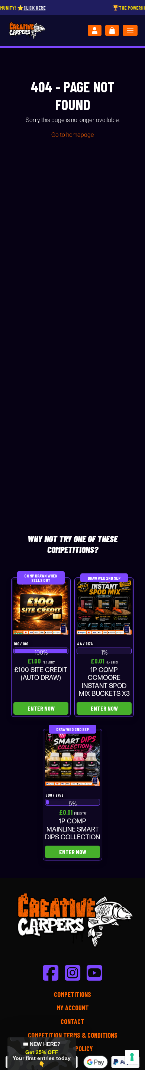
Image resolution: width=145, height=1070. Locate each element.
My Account (73, 1008)
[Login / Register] (95, 30)
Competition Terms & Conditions (72, 1035)
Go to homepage (72, 135)
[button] (41, 1053)
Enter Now (41, 708)
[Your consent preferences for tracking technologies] (132, 1057)
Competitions (72, 994)
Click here (25, 7)
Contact (72, 1021)
